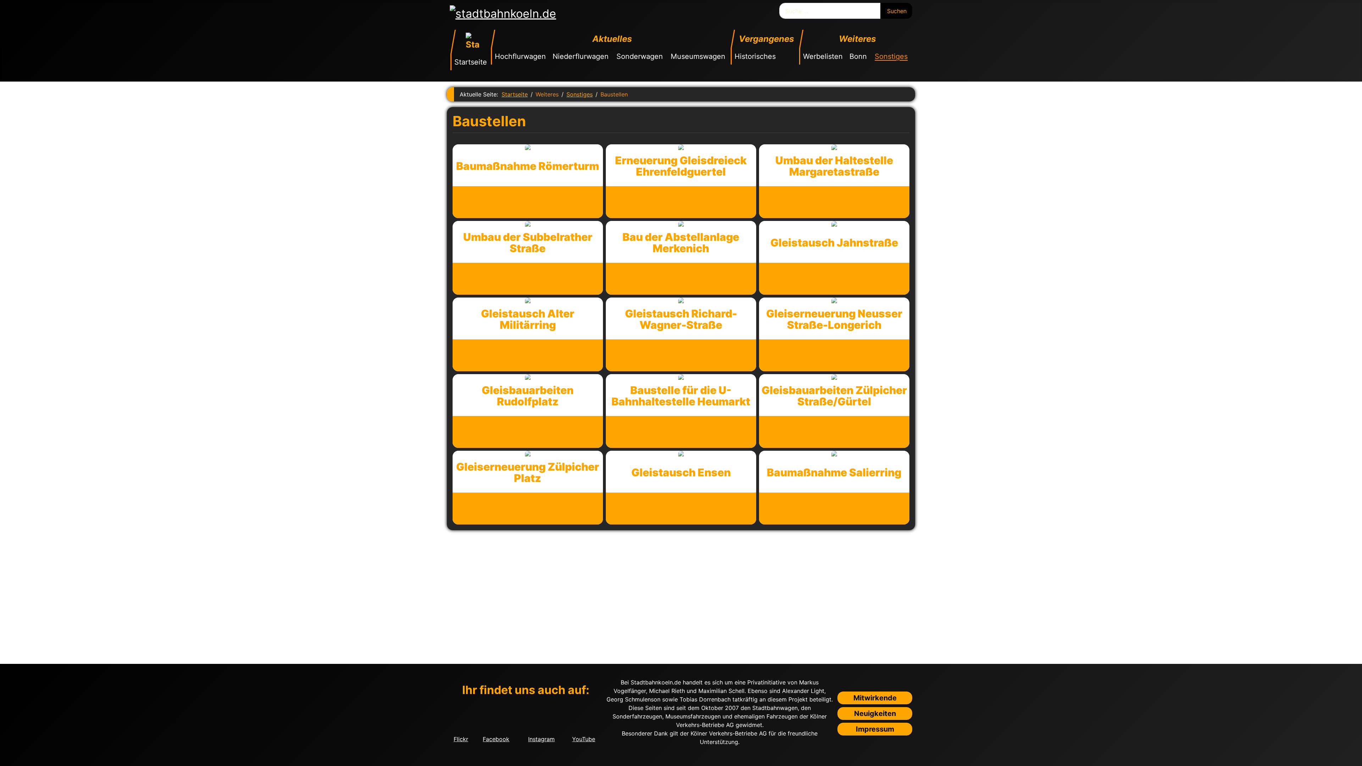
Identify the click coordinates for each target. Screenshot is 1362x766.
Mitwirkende (875, 698)
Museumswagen (698, 56)
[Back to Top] (1353, 757)
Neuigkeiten (875, 713)
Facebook (496, 739)
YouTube (583, 739)
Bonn (858, 56)
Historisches (755, 56)
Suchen (897, 11)
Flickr (461, 739)
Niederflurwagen (581, 56)
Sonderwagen (639, 56)
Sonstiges (891, 56)
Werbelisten (823, 56)
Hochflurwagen (520, 56)
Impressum (875, 729)
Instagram (541, 739)
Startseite (470, 62)
